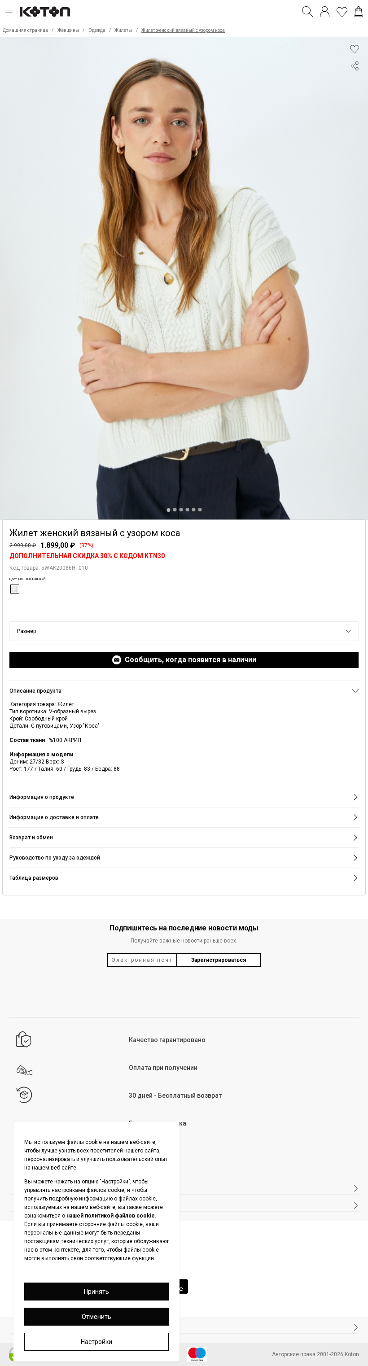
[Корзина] (359, 11)
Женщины (68, 30)
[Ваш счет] (324, 11)
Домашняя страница (25, 30)
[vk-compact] (354, 84)
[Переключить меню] (12, 11)
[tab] (168, 509)
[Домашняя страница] (45, 11)
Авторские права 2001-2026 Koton (315, 1354)
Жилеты (123, 30)
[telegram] (354, 100)
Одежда (96, 30)
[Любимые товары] (342, 11)
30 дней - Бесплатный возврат (175, 1095)
